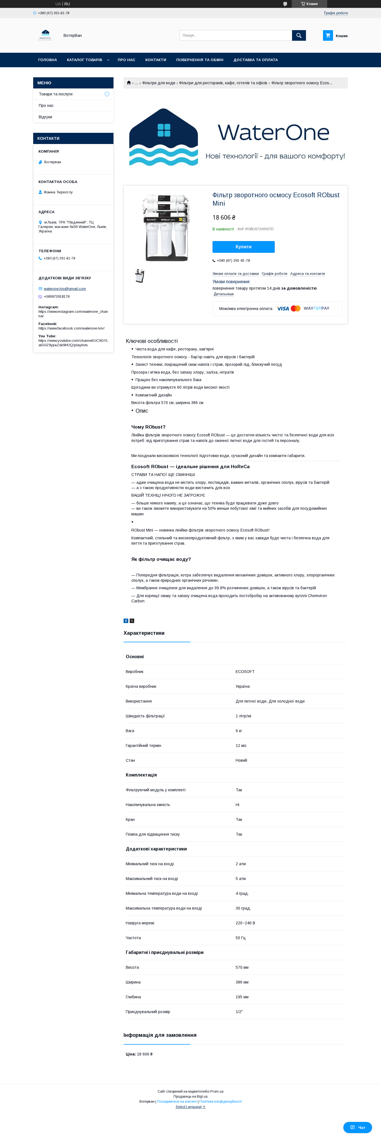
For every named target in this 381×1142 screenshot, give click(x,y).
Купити (244, 246)
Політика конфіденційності (220, 1101)
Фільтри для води (158, 83)
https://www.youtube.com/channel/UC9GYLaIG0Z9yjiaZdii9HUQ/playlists (73, 342)
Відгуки (45, 117)
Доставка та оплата (255, 60)
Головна (47, 60)
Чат (361, 1127)
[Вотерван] (45, 45)
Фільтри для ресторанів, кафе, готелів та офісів (223, 83)
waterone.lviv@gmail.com (65, 289)
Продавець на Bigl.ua (190, 1096)
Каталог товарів (84, 60)
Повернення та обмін (199, 60)
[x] (132, 621)
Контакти (155, 60)
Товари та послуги (56, 94)
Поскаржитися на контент (177, 1101)
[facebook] (126, 621)
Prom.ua (216, 1091)
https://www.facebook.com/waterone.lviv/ (71, 328)
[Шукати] (299, 35)
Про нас (126, 60)
